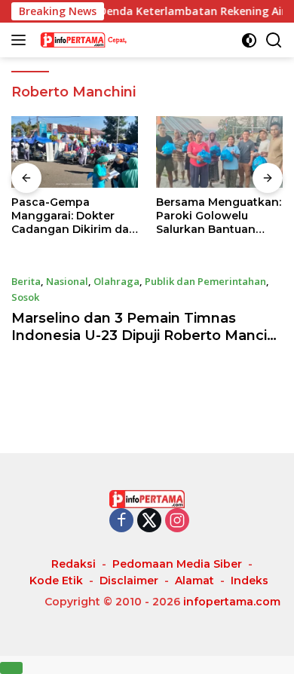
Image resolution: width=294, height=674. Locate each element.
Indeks (249, 580)
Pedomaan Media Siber (177, 564)
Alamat (194, 580)
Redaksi (73, 564)
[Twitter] (149, 521)
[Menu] (21, 40)
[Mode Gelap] (249, 40)
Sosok (25, 297)
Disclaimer (129, 580)
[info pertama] (112, 40)
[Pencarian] (274, 40)
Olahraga (116, 281)
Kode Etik (56, 580)
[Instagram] (177, 521)
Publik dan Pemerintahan (205, 281)
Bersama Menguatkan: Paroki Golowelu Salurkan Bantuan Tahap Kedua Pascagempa (218, 216)
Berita (26, 281)
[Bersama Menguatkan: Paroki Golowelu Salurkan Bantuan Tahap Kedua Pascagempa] (219, 152)
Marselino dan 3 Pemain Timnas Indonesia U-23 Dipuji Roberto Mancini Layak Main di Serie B (145, 336)
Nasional (67, 281)
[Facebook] (121, 521)
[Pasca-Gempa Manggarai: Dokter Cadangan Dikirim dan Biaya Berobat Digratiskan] (74, 152)
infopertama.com (231, 601)
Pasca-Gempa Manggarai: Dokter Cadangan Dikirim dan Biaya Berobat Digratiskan (73, 216)
